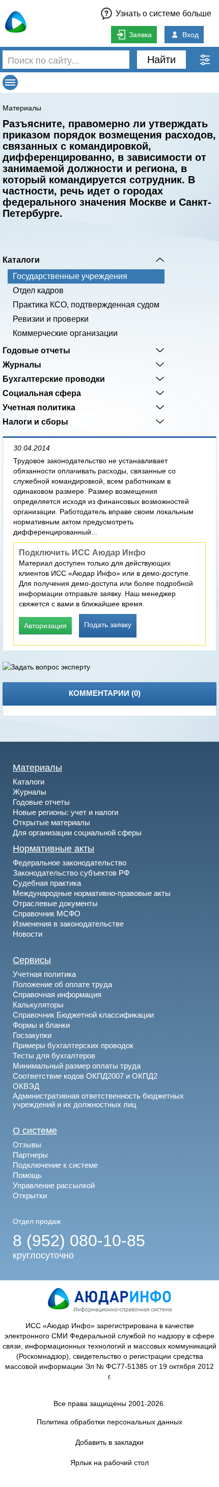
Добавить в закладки (109, 1442)
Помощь (27, 1175)
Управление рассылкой (54, 1185)
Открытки (30, 1195)
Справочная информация (57, 994)
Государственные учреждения (70, 276)
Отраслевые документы (55, 903)
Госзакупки (32, 1035)
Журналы (22, 364)
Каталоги (21, 259)
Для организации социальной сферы (77, 832)
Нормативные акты (53, 849)
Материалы (22, 108)
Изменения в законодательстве (68, 923)
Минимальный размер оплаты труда (77, 1065)
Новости (27, 934)
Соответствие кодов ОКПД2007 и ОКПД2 (85, 1076)
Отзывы (27, 1144)
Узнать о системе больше (163, 13)
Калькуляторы (38, 1004)
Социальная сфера (42, 393)
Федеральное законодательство (69, 862)
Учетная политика (39, 407)
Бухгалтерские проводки (54, 378)
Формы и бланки (41, 1025)
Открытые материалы (51, 822)
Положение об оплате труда (62, 984)
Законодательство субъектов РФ (71, 872)
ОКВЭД (26, 1086)
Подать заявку (107, 625)
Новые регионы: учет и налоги (65, 812)
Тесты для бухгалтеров (54, 1055)
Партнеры (30, 1155)
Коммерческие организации (65, 333)
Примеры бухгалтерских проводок (73, 1045)
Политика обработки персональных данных (109, 1422)
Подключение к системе (55, 1165)
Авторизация (45, 626)
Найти (161, 59)
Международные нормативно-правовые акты (92, 893)
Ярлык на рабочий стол (109, 1462)
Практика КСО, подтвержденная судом (86, 304)
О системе (35, 1131)
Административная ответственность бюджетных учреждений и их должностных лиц (98, 1100)
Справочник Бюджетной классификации (83, 1015)
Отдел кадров (38, 290)
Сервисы (32, 960)
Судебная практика (47, 883)
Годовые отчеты (36, 350)
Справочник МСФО (46, 913)
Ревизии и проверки (51, 319)
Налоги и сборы (35, 421)
